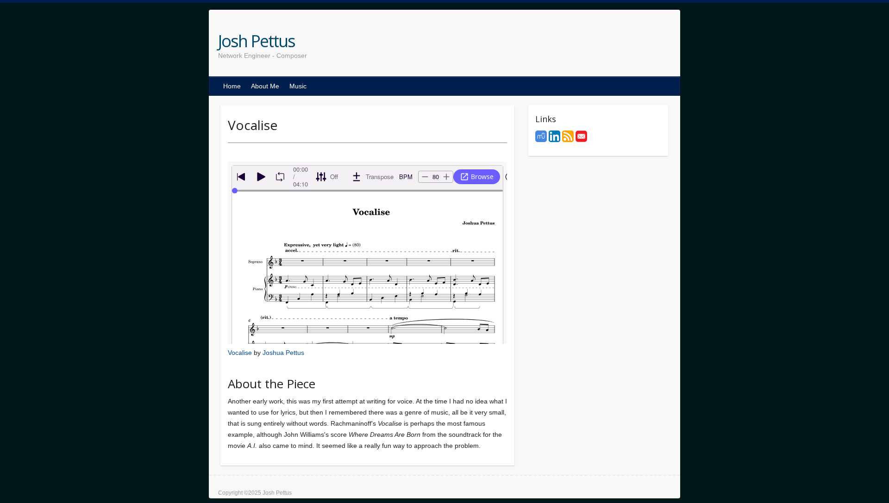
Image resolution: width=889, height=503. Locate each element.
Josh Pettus (256, 41)
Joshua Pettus (283, 352)
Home (232, 86)
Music (298, 86)
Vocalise (240, 352)
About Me (265, 86)
